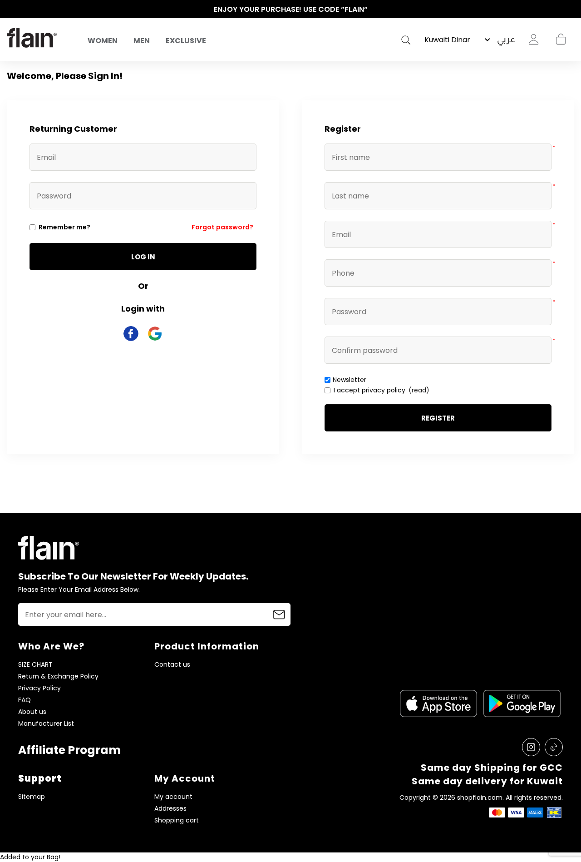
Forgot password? (222, 227)
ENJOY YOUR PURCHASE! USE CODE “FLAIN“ (291, 9)
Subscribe (279, 614)
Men (141, 40)
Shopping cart (560, 39)
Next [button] (569, 9)
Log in (143, 257)
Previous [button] (11, 9)
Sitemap (31, 797)
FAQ (24, 700)
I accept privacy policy (369, 390)
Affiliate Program (69, 750)
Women (103, 40)
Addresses (170, 808)
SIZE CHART (35, 664)
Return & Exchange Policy (58, 676)
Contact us (172, 664)
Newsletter (349, 379)
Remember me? (64, 227)
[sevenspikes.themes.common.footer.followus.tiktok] (554, 747)
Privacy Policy (39, 688)
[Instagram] (531, 747)
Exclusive (186, 40)
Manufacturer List (46, 723)
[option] (290, 10)
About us (32, 712)
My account (173, 797)
